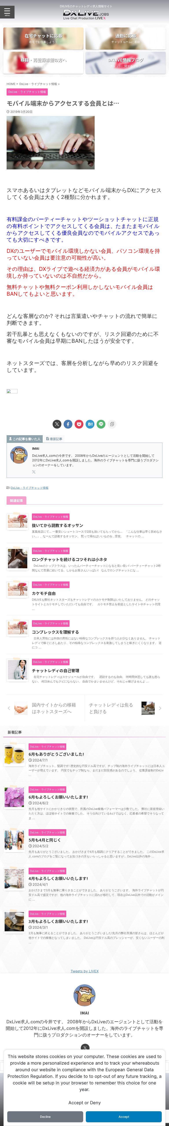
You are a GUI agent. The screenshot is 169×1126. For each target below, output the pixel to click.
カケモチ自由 (44, 593)
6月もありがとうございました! (56, 754)
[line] (101, 424)
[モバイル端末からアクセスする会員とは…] (90, 424)
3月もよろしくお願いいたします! (58, 921)
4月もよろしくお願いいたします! (58, 878)
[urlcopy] (112, 424)
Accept (124, 1117)
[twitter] (57, 424)
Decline (45, 1117)
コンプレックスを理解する (55, 632)
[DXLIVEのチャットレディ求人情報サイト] (86, 16)
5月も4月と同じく (45, 840)
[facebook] (68, 424)
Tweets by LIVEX (85, 971)
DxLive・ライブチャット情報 (29, 488)
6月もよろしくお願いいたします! (58, 797)
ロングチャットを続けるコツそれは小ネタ (69, 559)
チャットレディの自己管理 (55, 670)
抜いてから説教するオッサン (57, 525)
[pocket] (79, 424)
